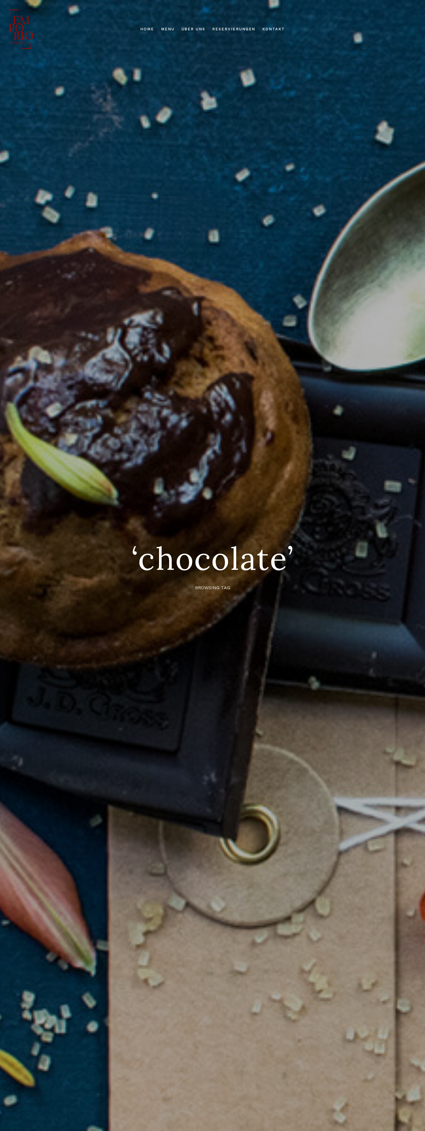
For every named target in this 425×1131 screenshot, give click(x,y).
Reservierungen (233, 29)
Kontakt (273, 29)
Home (147, 29)
